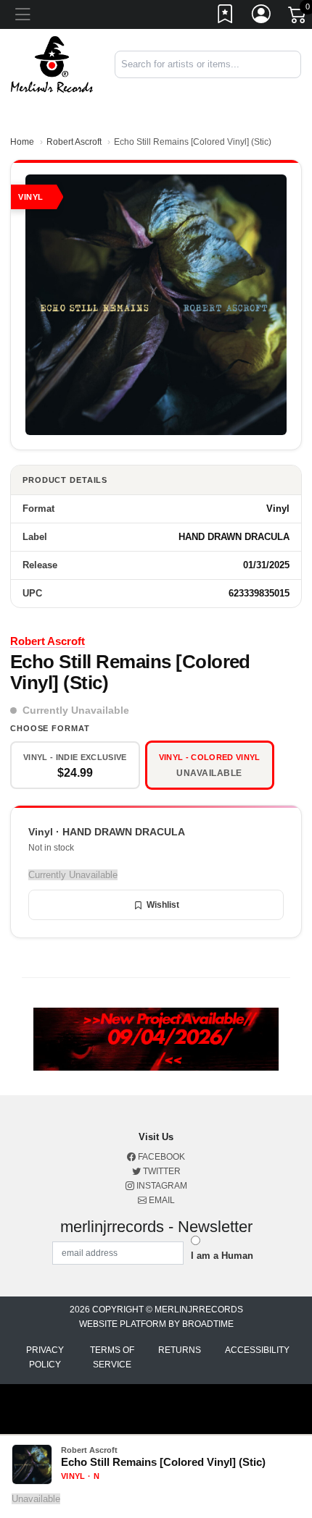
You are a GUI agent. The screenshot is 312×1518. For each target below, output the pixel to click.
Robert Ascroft (74, 142)
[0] (298, 17)
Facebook (160, 1157)
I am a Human (222, 1255)
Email (161, 1200)
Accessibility (257, 1350)
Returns (179, 1350)
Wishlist (163, 905)
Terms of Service (112, 1357)
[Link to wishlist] (225, 16)
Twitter (161, 1171)
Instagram (160, 1186)
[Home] (52, 63)
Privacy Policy (45, 1357)
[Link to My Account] (262, 16)
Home (22, 142)
